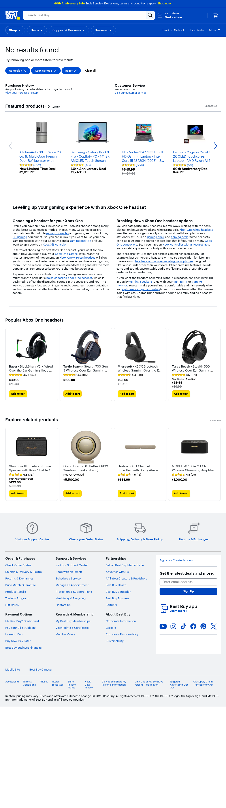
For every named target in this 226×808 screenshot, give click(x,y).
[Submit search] (150, 15)
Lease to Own (14, 634)
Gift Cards (12, 605)
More (212, 30)
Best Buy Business (117, 598)
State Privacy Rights (72, 684)
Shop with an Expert (69, 572)
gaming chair (155, 237)
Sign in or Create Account (177, 560)
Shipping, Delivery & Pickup (23, 572)
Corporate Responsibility (122, 634)
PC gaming (20, 237)
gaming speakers (140, 281)
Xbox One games (66, 253)
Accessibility (12, 681)
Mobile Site (12, 669)
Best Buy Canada (40, 669)
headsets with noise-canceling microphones (164, 261)
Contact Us (63, 605)
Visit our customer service (131, 92)
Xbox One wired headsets (196, 229)
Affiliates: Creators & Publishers (126, 578)
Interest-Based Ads (57, 683)
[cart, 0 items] (215, 15)
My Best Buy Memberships (73, 621)
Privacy (44, 681)
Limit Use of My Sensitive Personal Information (148, 683)
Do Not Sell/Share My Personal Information (114, 683)
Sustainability (115, 641)
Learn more (178, 610)
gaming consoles (57, 233)
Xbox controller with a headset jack (186, 244)
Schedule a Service (68, 578)
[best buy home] (12, 15)
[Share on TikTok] (183, 626)
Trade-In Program (16, 598)
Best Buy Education (118, 591)
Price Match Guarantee (20, 585)
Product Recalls (15, 591)
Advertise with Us (117, 572)
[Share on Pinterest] (203, 626)
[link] (22, 375)
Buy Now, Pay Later (18, 641)
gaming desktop (80, 240)
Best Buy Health (116, 585)
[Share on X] (213, 626)
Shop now (164, 3)
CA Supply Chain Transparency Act (203, 683)
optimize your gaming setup (141, 289)
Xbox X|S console (54, 244)
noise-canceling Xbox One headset (69, 278)
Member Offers (65, 634)
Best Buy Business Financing (24, 647)
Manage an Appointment (72, 585)
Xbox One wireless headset (77, 257)
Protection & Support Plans (74, 591)
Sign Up (188, 591)
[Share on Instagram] (173, 626)
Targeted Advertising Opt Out (179, 684)
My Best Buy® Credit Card (22, 621)
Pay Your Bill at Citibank (20, 627)
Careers (111, 627)
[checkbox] (17, 70)
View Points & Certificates (72, 627)
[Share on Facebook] (193, 626)
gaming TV (180, 281)
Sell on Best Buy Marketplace (125, 565)
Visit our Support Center (72, 565)
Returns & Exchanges (19, 578)
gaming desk (179, 237)
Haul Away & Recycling (71, 598)
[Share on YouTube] (163, 626)
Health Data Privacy (89, 684)
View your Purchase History (21, 92)
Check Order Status (18, 565)
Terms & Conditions (29, 683)
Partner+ (111, 605)
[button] (169, 15)
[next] (217, 364)
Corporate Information (121, 621)
